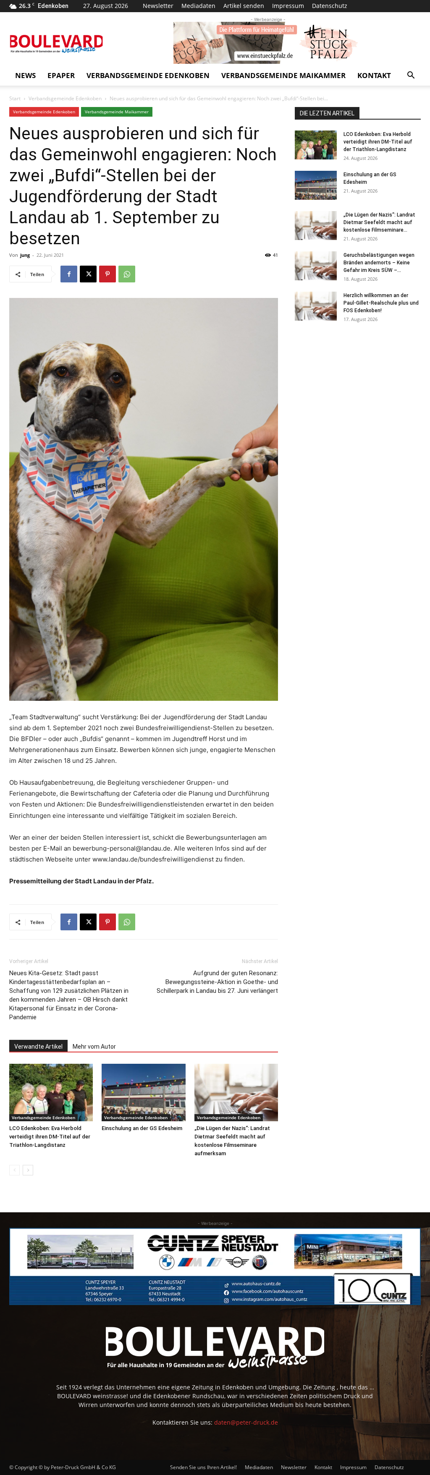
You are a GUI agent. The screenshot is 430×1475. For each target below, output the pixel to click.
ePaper (61, 75)
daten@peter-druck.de (246, 1422)
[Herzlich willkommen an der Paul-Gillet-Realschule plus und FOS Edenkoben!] (316, 306)
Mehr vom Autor (94, 1046)
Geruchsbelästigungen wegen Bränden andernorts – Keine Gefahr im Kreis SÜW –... (378, 262)
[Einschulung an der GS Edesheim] (143, 1092)
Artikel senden (243, 6)
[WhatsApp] (126, 274)
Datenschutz (329, 6)
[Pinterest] (107, 274)
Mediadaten (198, 6)
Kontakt (374, 75)
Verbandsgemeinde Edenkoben (148, 75)
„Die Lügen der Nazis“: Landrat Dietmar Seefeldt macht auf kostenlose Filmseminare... (379, 222)
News (25, 75)
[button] (411, 76)
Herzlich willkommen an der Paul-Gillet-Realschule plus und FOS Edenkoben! (381, 302)
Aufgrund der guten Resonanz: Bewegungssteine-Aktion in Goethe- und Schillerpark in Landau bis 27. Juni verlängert (217, 982)
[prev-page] (14, 1170)
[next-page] (28, 1170)
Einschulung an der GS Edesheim (142, 1128)
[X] (88, 274)
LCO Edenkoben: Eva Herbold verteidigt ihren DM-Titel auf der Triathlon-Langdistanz (49, 1136)
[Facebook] (68, 274)
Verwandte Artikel (38, 1046)
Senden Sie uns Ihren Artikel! (203, 1467)
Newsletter (158, 6)
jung (25, 255)
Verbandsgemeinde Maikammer (283, 75)
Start (15, 98)
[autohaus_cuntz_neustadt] (215, 1266)
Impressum (288, 6)
